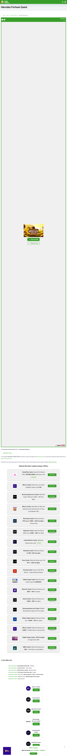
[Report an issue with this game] (2, 19)
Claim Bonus (52, 474)
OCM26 (39, 543)
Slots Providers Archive (6, 458)
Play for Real (34, 239)
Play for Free (34, 243)
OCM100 (33, 477)
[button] (33, 230)
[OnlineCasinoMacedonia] (5, 1)
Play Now (36, 689)
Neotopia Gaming (41, 456)
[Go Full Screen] (4, 19)
